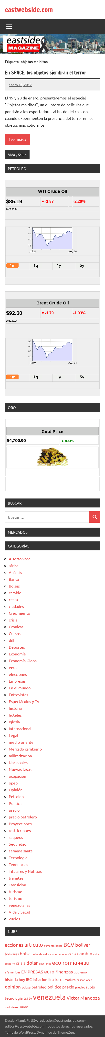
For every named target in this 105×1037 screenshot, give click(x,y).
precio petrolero (23, 816)
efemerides (12, 972)
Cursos (15, 633)
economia (64, 962)
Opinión (15, 789)
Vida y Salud (17, 154)
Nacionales (18, 762)
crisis (13, 619)
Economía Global (23, 660)
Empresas (17, 680)
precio (14, 810)
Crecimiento (19, 613)
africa (13, 565)
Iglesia (14, 721)
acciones (14, 945)
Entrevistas (18, 694)
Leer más (16, 139)
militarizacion (20, 755)
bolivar (82, 945)
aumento (49, 945)
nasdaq (81, 980)
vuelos (14, 918)
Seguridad (17, 843)
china (96, 954)
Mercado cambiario (25, 748)
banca (59, 945)
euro (49, 971)
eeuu (13, 667)
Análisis (15, 572)
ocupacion (17, 776)
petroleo (39, 986)
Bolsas (14, 585)
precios (80, 987)
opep (13, 782)
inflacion (40, 979)
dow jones (45, 963)
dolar (32, 963)
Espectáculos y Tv (24, 701)
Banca (14, 579)
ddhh (13, 640)
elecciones (18, 674)
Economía (17, 653)
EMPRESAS (32, 971)
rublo (90, 986)
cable (72, 954)
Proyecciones (20, 823)
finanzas (64, 971)
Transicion (17, 884)
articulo (33, 944)
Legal (13, 735)
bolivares (12, 954)
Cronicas (16, 626)
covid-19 (10, 963)
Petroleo (16, 796)
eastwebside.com (29, 9)
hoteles (15, 714)
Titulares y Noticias (25, 871)
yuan (24, 1006)
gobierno (80, 972)
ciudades (16, 606)
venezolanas (19, 905)
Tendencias (18, 864)
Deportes (17, 647)
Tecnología (18, 857)
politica (54, 986)
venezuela (49, 997)
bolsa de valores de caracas (49, 954)
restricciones (20, 830)
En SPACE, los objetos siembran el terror (45, 72)
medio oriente (21, 742)
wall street (12, 1007)
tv (30, 998)
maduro (70, 980)
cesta (13, 599)
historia (15, 708)
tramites (16, 877)
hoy (22, 979)
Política (15, 803)
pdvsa (26, 987)
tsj (26, 998)
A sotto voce (20, 558)
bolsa (25, 953)
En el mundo (20, 687)
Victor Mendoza (83, 998)
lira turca (55, 979)
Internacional (20, 728)
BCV (68, 944)
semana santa (20, 850)
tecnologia (14, 998)
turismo (15, 891)
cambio (15, 592)
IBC (29, 979)
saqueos (16, 837)
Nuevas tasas (20, 769)
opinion (13, 986)
